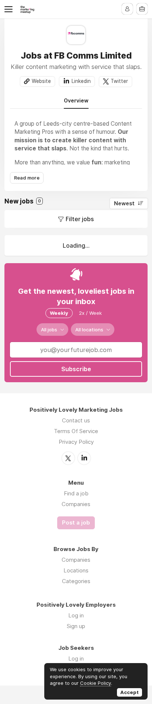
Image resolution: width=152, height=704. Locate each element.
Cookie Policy (95, 683)
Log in (76, 615)
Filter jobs (80, 219)
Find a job (76, 493)
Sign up (76, 626)
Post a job (76, 522)
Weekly (59, 313)
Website (41, 81)
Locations (76, 570)
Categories (76, 581)
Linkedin (81, 81)
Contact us (76, 420)
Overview (76, 101)
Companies (76, 504)
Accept (129, 692)
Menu (9, 9)
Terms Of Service (76, 431)
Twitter (119, 81)
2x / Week (90, 313)
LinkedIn (84, 458)
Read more (26, 178)
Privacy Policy (76, 441)
